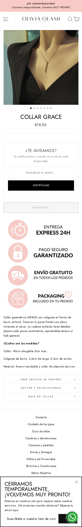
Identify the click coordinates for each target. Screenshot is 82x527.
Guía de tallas (41, 396)
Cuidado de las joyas (41, 424)
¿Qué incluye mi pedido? (41, 379)
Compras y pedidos (41, 445)
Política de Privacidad (41, 459)
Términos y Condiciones (41, 466)
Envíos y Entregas (41, 452)
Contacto (41, 417)
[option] (41, 6)
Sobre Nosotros (41, 473)
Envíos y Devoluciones (41, 387)
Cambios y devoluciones (40, 438)
